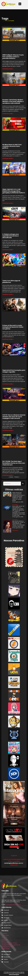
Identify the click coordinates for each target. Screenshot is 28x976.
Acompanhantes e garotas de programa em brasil (11, 946)
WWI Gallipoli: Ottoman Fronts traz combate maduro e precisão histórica (13, 56)
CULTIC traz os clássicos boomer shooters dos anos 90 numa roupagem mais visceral (13, 416)
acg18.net (14, 855)
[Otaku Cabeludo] (14, 761)
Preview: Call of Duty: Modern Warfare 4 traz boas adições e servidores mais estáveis (13, 101)
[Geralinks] (14, 630)
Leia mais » (15, 504)
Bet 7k (3, 941)
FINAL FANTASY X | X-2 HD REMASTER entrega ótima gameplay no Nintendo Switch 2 (13, 191)
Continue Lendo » (7, 69)
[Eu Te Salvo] (14, 643)
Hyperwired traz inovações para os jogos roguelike (13, 371)
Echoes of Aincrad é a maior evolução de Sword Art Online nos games (12, 327)
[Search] (23, 484)
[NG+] (14, 774)
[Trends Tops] (14, 656)
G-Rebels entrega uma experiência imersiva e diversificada (10, 236)
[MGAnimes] (14, 591)
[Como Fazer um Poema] (14, 735)
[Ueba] (14, 669)
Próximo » (16, 477)
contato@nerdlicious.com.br (13, 904)
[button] (20, 4)
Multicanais (5, 935)
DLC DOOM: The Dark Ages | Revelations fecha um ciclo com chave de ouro (13, 463)
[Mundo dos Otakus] (14, 708)
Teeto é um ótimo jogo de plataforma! (11, 281)
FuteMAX (4, 933)
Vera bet (4, 937)
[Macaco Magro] (14, 722)
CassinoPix (5, 939)
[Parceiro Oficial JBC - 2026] (14, 557)
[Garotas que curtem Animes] (14, 748)
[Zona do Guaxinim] (14, 578)
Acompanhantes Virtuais (9, 943)
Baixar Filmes (6, 948)
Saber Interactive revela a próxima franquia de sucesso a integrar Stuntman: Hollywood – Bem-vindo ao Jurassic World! (18, 496)
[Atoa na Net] (14, 617)
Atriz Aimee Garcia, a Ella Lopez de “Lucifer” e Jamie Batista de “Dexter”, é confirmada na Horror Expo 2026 (18, 523)
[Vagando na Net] (14, 682)
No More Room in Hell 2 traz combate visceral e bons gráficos (12, 146)
